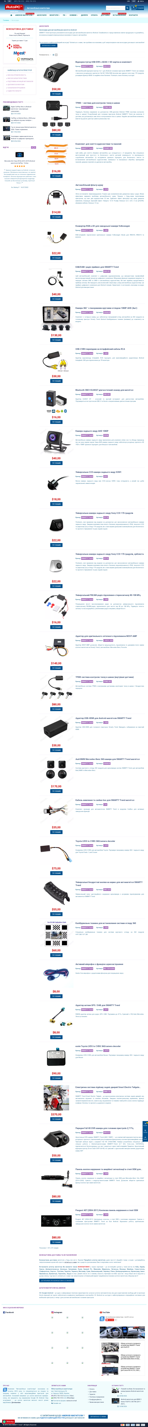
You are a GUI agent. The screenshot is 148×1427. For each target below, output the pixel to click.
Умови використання (96, 1402)
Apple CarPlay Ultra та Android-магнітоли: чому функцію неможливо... (21, 109)
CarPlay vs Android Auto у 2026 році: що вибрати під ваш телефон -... (23, 119)
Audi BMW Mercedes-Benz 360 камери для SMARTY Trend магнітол (108, 759)
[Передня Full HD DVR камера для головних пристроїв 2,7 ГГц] (56, 1139)
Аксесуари (41, 15)
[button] (32, 147)
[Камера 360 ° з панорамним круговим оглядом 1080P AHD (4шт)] (56, 319)
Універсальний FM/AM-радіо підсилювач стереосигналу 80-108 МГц (108, 595)
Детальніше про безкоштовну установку (56, 1280)
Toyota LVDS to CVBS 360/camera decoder (95, 841)
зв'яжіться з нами (70, 1262)
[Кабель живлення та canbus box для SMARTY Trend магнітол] (56, 811)
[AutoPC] (14, 8)
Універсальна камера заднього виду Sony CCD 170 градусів (104, 513)
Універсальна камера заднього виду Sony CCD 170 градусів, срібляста (110, 554)
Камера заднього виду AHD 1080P (92, 431)
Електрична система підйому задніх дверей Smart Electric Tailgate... (108, 1087)
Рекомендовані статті (13, 102)
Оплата (94, 15)
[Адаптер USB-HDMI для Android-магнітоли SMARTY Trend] (56, 729)
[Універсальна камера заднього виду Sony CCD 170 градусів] (56, 524)
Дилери (84, 15)
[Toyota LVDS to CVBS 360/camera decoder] (56, 852)
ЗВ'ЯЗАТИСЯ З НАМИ (49, 45)
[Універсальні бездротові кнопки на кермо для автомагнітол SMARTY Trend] (56, 893)
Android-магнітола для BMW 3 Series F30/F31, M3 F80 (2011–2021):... (131, 1401)
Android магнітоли (24, 14)
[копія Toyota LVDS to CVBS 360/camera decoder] (56, 1057)
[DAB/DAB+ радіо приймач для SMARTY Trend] (56, 278)
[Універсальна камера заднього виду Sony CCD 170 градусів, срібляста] (56, 565)
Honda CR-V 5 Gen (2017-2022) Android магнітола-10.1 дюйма (19, 162)
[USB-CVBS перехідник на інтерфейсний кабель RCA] (56, 360)
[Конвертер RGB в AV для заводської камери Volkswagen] (56, 237)
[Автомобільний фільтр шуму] (56, 196)
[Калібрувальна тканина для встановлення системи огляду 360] (56, 934)
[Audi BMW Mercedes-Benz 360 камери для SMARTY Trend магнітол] (56, 770)
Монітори (54, 15)
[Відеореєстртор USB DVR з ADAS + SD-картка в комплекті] (56, 73)
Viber (71, 1396)
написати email (71, 1401)
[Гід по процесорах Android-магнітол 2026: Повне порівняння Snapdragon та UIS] (6, 128)
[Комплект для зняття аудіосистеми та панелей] (56, 155)
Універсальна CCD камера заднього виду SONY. (99, 472)
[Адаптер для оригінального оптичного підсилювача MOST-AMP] (56, 647)
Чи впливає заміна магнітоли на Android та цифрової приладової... (23, 137)
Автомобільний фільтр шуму (89, 185)
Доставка (105, 14)
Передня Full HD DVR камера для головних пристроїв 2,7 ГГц (104, 1128)
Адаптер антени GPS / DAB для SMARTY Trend (98, 1005)
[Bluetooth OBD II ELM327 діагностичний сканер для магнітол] (56, 401)
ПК (64, 15)
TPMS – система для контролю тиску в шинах (98, 103)
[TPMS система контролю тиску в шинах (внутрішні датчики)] (56, 688)
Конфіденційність (95, 1399)
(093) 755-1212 (31, 1)
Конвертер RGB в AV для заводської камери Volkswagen (103, 226)
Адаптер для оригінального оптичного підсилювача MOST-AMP (106, 636)
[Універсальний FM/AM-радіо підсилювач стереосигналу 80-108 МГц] (56, 606)
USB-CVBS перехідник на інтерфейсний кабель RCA (100, 349)
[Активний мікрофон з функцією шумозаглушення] (56, 975)
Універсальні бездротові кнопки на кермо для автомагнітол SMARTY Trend (109, 883)
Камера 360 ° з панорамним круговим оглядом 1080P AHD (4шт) (106, 308)
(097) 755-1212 (19, 1)
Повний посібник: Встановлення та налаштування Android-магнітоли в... (133, 1391)
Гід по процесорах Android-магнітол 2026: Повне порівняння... (23, 128)
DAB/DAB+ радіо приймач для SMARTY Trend (97, 267)
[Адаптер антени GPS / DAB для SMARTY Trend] (56, 1016)
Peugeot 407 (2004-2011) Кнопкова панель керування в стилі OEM (107, 1210)
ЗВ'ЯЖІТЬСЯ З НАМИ (58, 1385)
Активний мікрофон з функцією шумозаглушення (99, 964)
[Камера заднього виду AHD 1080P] (56, 442)
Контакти (133, 15)
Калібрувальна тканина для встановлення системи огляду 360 (106, 923)
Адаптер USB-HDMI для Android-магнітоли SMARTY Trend (103, 718)
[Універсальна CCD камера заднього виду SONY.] (56, 483)
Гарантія (92, 1394)
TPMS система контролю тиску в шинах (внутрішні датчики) (105, 677)
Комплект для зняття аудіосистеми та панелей (98, 144)
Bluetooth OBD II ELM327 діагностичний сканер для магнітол (104, 390)
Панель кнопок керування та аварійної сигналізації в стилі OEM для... (109, 1169)
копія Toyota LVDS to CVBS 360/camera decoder (98, 1046)
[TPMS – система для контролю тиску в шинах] (56, 114)
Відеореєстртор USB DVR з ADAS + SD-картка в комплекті (104, 62)
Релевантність (44, 55)
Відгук (6, 147)
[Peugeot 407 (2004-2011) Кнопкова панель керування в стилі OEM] (56, 1221)
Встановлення (119, 14)
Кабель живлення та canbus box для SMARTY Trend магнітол (105, 800)
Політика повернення (96, 1397)
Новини (73, 15)
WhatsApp (70, 1398)
